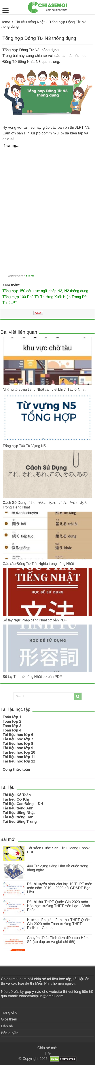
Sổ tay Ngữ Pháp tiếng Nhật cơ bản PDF (35, 620)
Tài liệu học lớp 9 (18, 748)
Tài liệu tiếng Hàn (18, 817)
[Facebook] (45, 1053)
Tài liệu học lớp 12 (19, 761)
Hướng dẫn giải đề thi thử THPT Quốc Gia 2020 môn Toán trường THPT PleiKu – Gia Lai (58, 924)
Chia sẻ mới (47, 1048)
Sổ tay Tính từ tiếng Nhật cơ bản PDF (32, 677)
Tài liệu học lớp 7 (18, 739)
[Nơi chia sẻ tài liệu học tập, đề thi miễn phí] (47, 6)
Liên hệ (7, 1026)
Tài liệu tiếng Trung (20, 821)
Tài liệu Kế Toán (17, 795)
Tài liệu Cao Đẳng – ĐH (23, 804)
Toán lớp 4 (12, 730)
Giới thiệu (9, 1019)
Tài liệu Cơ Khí (16, 799)
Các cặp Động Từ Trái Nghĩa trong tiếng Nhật (38, 564)
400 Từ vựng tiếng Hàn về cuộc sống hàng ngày (57, 868)
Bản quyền (9, 1033)
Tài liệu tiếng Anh (18, 808)
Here (30, 276)
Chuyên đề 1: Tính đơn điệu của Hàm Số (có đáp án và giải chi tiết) (58, 940)
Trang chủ (9, 1012)
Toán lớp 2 (12, 721)
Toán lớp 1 (12, 717)
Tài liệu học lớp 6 (18, 735)
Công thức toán (16, 769)
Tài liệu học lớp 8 (18, 743)
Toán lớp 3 (12, 726)
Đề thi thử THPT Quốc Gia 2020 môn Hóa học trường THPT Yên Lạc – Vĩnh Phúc (58, 906)
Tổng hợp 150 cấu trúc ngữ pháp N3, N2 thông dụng (45, 291)
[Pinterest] (49, 1053)
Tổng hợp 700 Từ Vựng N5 (24, 446)
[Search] (78, 696)
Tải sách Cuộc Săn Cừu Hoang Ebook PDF (58, 850)
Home (5, 22)
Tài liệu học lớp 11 (19, 757)
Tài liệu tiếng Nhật (30, 22)
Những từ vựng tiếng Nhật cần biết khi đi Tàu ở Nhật (44, 389)
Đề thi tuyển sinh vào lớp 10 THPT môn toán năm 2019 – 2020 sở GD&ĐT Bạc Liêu (59, 888)
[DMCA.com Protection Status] (63, 1059)
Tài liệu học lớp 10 (19, 752)
